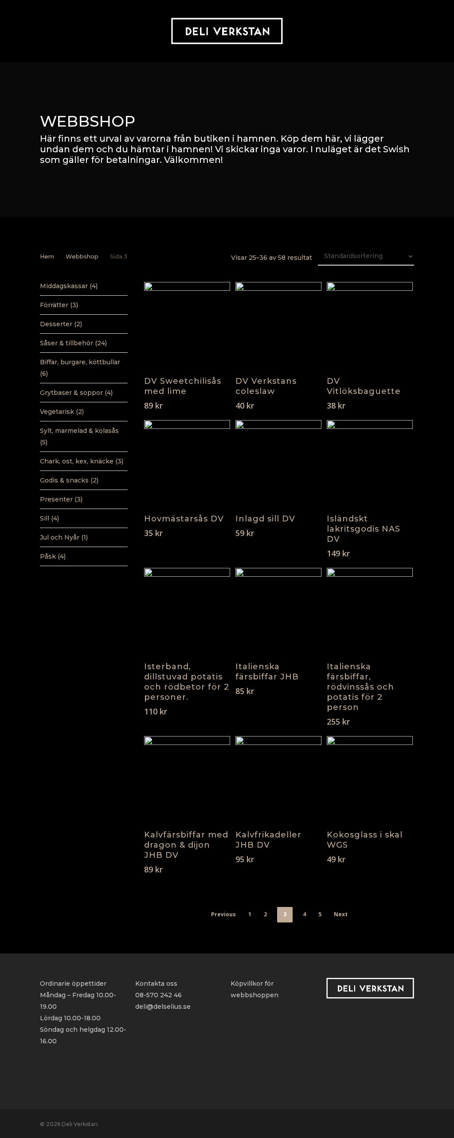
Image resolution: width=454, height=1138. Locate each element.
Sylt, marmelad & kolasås (79, 431)
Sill (44, 518)
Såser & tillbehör (66, 343)
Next (341, 914)
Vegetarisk (57, 412)
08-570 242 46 (158, 995)
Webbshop (82, 256)
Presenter (56, 499)
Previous (223, 914)
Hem (47, 256)
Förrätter (54, 305)
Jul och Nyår (59, 537)
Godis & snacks (64, 480)
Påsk (48, 556)
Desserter (56, 324)
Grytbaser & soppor (71, 393)
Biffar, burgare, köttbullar (80, 362)
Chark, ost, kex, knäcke (77, 461)
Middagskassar (64, 286)
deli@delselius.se (163, 1007)
